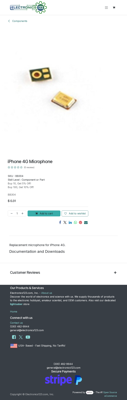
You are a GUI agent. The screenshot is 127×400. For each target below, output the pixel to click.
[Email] (86, 222)
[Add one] (23, 213)
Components (19, 21)
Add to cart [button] (46, 213)
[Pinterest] (80, 222)
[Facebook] (60, 222)
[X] (65, 222)
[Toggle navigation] (106, 7)
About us (46, 292)
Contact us (16, 322)
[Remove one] (11, 213)
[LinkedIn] (70, 222)
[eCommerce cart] (114, 7)
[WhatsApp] (75, 222)
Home (13, 311)
